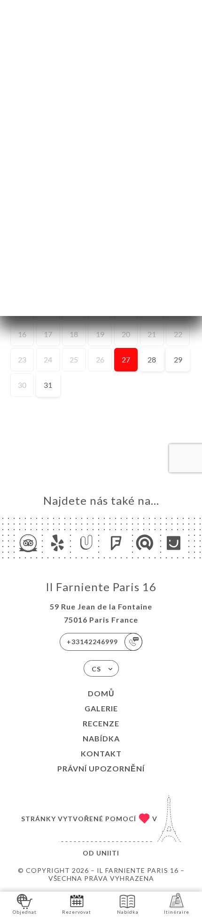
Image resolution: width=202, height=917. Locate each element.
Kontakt (101, 753)
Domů (101, 693)
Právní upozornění (101, 768)
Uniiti (107, 853)
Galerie (101, 708)
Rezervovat (76, 912)
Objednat (25, 912)
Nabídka (101, 738)
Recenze (101, 723)
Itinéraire (176, 912)
